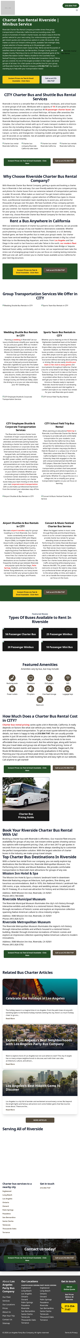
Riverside (25, 1308)
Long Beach (7, 1195)
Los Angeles (60, 240)
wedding (17, 340)
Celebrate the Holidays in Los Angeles (35, 998)
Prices (5, 1308)
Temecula (6, 1225)
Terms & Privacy (71, 1332)
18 (54, 106)
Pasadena (6, 1214)
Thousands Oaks (9, 1229)
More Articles (40, 1120)
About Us (6, 1312)
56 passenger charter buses (58, 109)
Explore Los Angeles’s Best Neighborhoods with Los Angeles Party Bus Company (39, 1042)
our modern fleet (68, 243)
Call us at (51, 79)
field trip (70, 431)
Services (6, 1300)
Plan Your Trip (8, 1315)
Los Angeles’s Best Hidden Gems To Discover (33, 1088)
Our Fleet (6, 1297)
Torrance (6, 1232)
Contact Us (7, 1319)
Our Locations (8, 1304)
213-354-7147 (71, 5)
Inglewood (6, 1191)
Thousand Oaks (47, 1317)
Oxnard (5, 1206)
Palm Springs (7, 1210)
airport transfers (18, 530)
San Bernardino (9, 1217)
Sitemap (6, 1323)
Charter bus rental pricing (15, 724)
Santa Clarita (7, 1221)
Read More (10, 1018)
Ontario (5, 1202)
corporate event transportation (25, 484)
